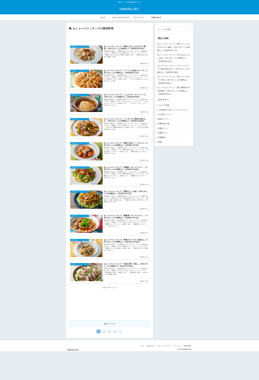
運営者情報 (187, 346)
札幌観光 (162, 137)
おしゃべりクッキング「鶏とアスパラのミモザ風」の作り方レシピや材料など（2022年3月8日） (173, 79)
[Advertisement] (109, 36)
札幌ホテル (162, 132)
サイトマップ (177, 346)
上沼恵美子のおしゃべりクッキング (172, 109)
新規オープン (163, 119)
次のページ (109, 323)
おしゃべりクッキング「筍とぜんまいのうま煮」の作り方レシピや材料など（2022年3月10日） (173, 58)
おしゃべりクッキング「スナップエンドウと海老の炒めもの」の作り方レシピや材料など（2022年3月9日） (173, 68)
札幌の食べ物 (163, 123)
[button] (189, 29)
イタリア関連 (163, 105)
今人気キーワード (165, 114)
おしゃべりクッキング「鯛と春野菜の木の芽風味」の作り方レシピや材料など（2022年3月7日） (173, 90)
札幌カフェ (162, 128)
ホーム (142, 346)
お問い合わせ (150, 346)
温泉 (160, 141)
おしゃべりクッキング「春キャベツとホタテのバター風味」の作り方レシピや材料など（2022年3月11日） (173, 47)
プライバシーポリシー (164, 346)
